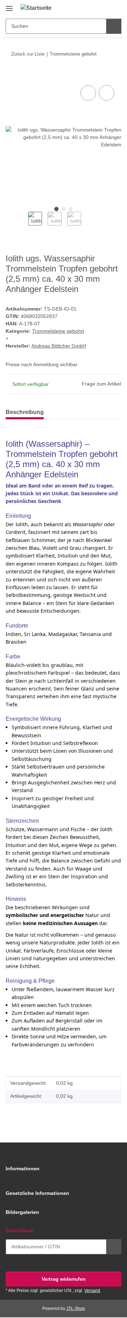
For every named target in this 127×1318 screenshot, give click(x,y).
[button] (93, 8)
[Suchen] (113, 26)
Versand (92, 1290)
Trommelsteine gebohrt (58, 331)
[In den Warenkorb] (11, 75)
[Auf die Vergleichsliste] (88, 93)
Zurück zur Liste (27, 54)
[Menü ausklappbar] (9, 5)
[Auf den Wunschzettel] (106, 93)
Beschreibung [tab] (25, 412)
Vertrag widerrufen (64, 1279)
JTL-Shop (75, 1308)
